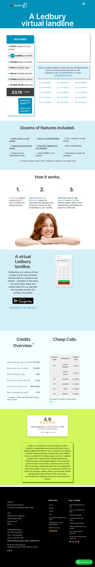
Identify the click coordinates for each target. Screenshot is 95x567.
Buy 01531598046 (45, 83)
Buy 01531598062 (45, 97)
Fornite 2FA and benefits (77, 523)
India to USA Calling (75, 515)
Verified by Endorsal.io (47, 432)
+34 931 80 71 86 (17, 538)
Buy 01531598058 (63, 92)
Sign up (51, 508)
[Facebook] (7, 550)
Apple (72, 200)
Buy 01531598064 (81, 97)
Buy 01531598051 (45, 87)
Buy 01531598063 (63, 97)
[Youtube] (9, 550)
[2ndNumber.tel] (18, 5)
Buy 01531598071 (63, 102)
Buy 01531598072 (81, 102)
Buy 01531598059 (81, 92)
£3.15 (25, 102)
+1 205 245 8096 (16, 535)
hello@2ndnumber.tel (14, 530)
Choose (12, 198)
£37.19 (25, 109)
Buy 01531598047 (63, 83)
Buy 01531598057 (45, 92)
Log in (51, 505)
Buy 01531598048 (81, 83)
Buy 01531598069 (45, 102)
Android (61, 200)
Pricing (51, 511)
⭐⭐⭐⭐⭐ (53, 531)
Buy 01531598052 (63, 87)
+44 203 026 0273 (16, 532)
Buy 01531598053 (81, 87)
